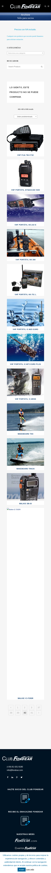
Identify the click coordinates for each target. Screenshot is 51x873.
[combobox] (25, 53)
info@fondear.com (15, 770)
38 (11, 713)
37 (39, 707)
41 (32, 713)
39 (18, 713)
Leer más (30, 869)
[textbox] (25, 53)
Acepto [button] (21, 870)
